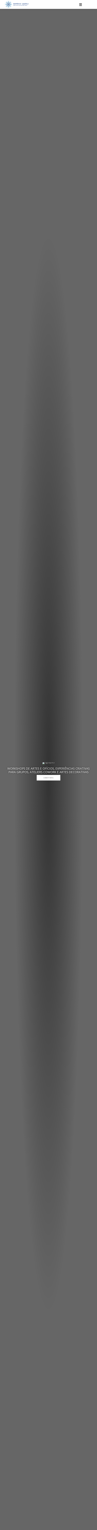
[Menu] (80, 4)
